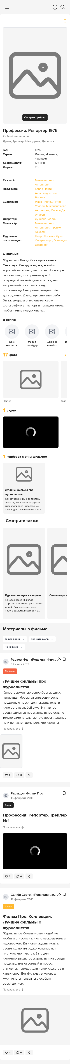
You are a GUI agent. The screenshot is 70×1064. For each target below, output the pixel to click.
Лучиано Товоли (45, 219)
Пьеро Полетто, (45, 236)
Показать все (11, 728)
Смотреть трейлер (35, 117)
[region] (31, 432)
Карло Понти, (43, 189)
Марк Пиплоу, (44, 202)
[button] (9, 442)
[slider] (31, 437)
